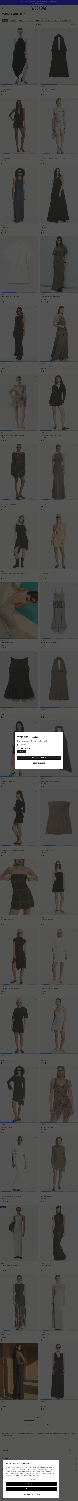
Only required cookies (31, 1489)
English (22, 751)
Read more (31, 1479)
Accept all (31, 1484)
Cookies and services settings (31, 1494)
